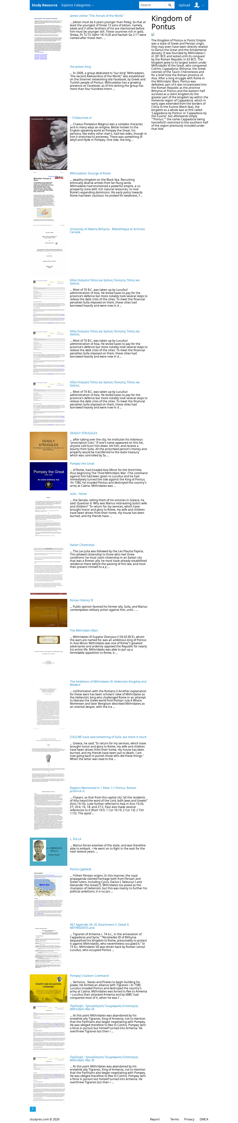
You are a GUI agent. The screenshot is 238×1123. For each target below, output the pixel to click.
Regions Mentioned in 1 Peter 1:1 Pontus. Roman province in (103, 789)
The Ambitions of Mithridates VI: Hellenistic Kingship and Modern (108, 683)
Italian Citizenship (82, 545)
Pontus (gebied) (80, 869)
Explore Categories (76, 5)
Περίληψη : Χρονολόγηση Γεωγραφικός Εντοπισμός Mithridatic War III (104, 1007)
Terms (174, 1119)
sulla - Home (78, 494)
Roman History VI (81, 600)
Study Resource (44, 5)
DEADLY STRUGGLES (83, 433)
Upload (184, 5)
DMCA (204, 1119)
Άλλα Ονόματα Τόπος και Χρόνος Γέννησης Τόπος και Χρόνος (105, 281)
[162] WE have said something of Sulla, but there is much (108, 737)
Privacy (189, 1119)
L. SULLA (75, 839)
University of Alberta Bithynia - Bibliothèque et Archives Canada (107, 230)
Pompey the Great (82, 464)
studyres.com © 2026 (45, 1119)
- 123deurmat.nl (81, 118)
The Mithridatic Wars (84, 630)
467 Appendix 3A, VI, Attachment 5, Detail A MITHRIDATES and (99, 926)
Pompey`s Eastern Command (89, 976)
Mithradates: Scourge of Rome (90, 173)
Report (155, 1119)
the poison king (80, 67)
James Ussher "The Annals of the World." (97, 16)
